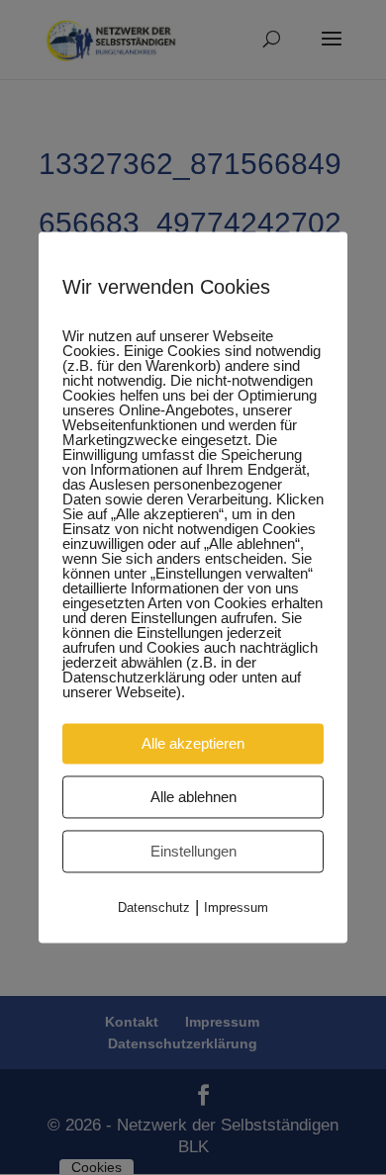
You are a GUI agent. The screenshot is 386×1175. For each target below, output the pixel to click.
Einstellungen (193, 851)
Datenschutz (154, 907)
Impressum (236, 907)
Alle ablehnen (193, 796)
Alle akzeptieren (193, 743)
